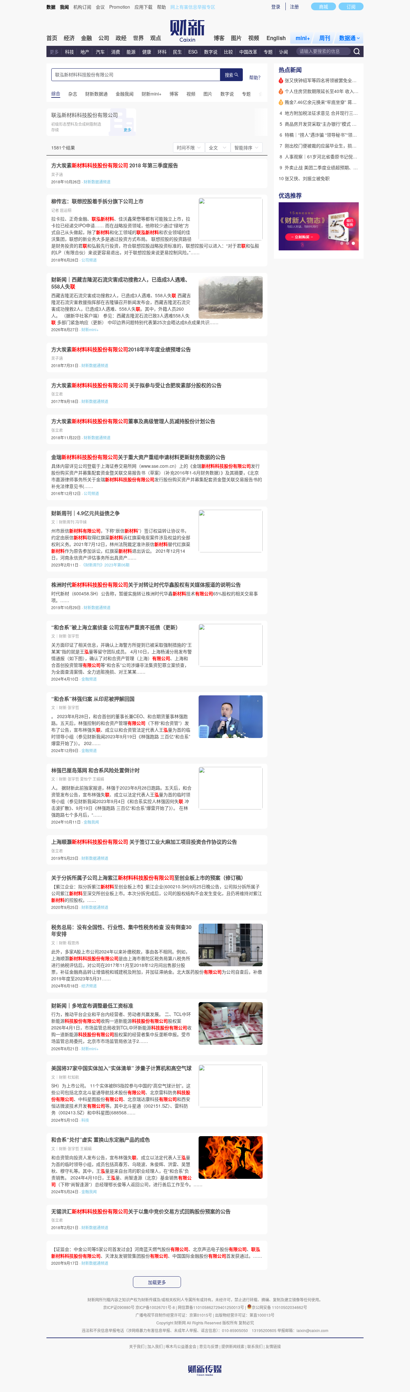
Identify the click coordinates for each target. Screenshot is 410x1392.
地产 (84, 51)
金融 (86, 38)
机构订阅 (82, 7)
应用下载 (143, 7)
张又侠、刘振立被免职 (307, 178)
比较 (228, 51)
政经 (121, 38)
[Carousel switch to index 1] (341, 243)
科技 (69, 51)
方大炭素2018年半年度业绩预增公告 (121, 349)
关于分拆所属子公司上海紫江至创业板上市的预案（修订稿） (148, 877)
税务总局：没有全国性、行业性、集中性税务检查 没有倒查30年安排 (121, 930)
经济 (69, 38)
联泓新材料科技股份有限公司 (84, 115)
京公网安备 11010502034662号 (279, 1307)
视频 (253, 38)
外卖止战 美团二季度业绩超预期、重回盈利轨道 (332, 167)
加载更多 (157, 1282)
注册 (294, 6)
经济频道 (89, 985)
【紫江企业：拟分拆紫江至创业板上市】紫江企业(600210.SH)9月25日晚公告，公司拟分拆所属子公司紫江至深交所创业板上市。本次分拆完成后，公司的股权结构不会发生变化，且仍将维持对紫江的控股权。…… (156, 893)
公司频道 (89, 260)
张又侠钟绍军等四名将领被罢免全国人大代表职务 (334, 80)
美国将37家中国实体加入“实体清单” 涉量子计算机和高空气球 (121, 1068)
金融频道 (89, 679)
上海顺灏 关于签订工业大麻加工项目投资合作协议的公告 (144, 841)
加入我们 (155, 1346)
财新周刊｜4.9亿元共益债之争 (85, 513)
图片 (236, 38)
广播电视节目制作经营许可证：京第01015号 (173, 1315)
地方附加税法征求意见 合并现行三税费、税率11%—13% (341, 113)
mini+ (303, 38)
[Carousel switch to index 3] (353, 243)
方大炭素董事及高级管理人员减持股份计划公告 (133, 421)
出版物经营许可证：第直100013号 (245, 1315)
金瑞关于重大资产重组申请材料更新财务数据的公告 (138, 457)
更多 (54, 51)
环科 (162, 51)
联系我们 (255, 1346)
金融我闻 (91, 822)
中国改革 (248, 51)
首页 (51, 38)
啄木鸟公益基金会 (181, 1346)
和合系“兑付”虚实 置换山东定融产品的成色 (100, 1139)
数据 (50, 7)
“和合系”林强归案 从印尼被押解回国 (93, 698)
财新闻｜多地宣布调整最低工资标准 (92, 1005)
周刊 (324, 38)
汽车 (100, 51)
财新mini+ (90, 329)
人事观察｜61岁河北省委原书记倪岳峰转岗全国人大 (337, 156)
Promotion (119, 7)
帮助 (161, 7)
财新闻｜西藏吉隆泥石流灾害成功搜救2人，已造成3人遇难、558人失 (120, 283)
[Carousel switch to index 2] (347, 243)
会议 (100, 7)
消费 (115, 51)
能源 (132, 51)
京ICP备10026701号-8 (155, 1307)
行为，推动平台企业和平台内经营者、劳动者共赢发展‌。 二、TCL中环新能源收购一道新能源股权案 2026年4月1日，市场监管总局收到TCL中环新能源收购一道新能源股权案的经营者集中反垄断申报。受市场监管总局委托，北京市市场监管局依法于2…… (121, 1027)
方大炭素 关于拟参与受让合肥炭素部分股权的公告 (136, 385)
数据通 (347, 38)
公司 (103, 38)
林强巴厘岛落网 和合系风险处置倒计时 (95, 770)
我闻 (64, 7)
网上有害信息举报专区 (192, 7)
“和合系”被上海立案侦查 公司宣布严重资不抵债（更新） (116, 627)
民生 (177, 51)
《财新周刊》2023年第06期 (105, 564)
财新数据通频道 (97, 181)
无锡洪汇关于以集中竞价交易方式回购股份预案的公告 (141, 1211)
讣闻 (283, 51)
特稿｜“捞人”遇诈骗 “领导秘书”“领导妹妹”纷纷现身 (335, 134)
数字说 (210, 51)
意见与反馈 (208, 1346)
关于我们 (136, 1346)
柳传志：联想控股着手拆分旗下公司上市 (97, 201)
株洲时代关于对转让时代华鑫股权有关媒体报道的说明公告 (146, 584)
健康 (146, 51)
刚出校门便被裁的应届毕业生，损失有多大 (327, 145)
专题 (268, 51)
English (276, 38)
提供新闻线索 (232, 1346)
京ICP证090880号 (119, 1307)
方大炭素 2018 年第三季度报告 (114, 165)
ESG (193, 51)
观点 (155, 38)
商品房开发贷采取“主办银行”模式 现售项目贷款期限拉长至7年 (346, 124)
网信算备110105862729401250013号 (211, 1307)
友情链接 (273, 1346)
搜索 (229, 75)
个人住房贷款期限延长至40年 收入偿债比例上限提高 (337, 91)
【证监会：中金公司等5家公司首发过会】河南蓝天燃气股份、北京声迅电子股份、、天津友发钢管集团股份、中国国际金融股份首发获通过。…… (156, 1252)
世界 (138, 38)
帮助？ (256, 77)
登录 (275, 6)
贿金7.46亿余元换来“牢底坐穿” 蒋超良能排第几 (332, 102)
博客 (219, 38)
